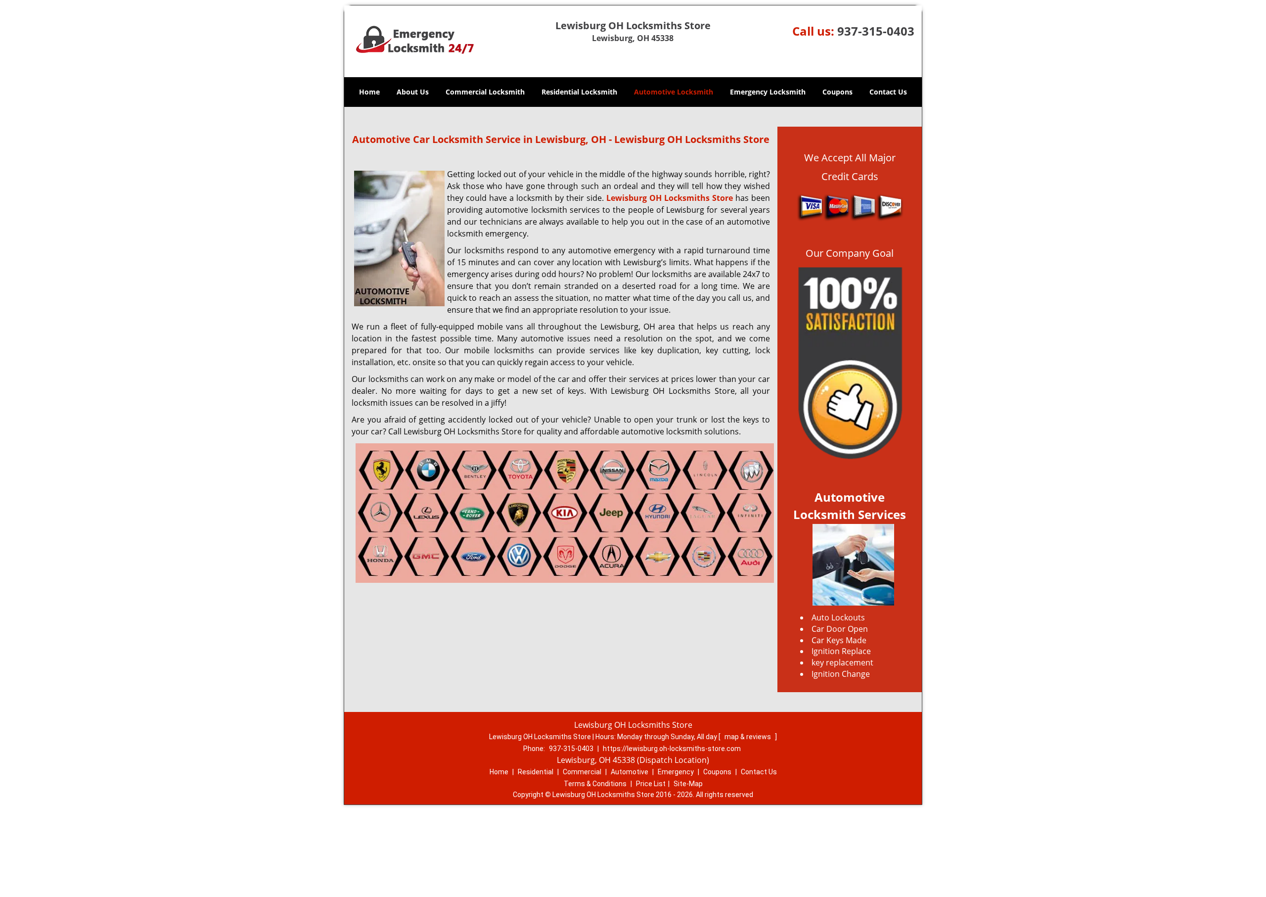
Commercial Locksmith (485, 91)
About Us (413, 91)
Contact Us (888, 91)
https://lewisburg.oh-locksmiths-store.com (672, 749)
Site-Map (688, 784)
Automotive (629, 772)
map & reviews (748, 737)
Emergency (676, 772)
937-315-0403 (875, 31)
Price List (651, 784)
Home (369, 91)
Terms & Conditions (595, 784)
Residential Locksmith (579, 91)
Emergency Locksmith (768, 91)
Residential (535, 772)
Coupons (837, 91)
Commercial (582, 772)
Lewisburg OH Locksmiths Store (669, 197)
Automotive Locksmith (673, 91)
